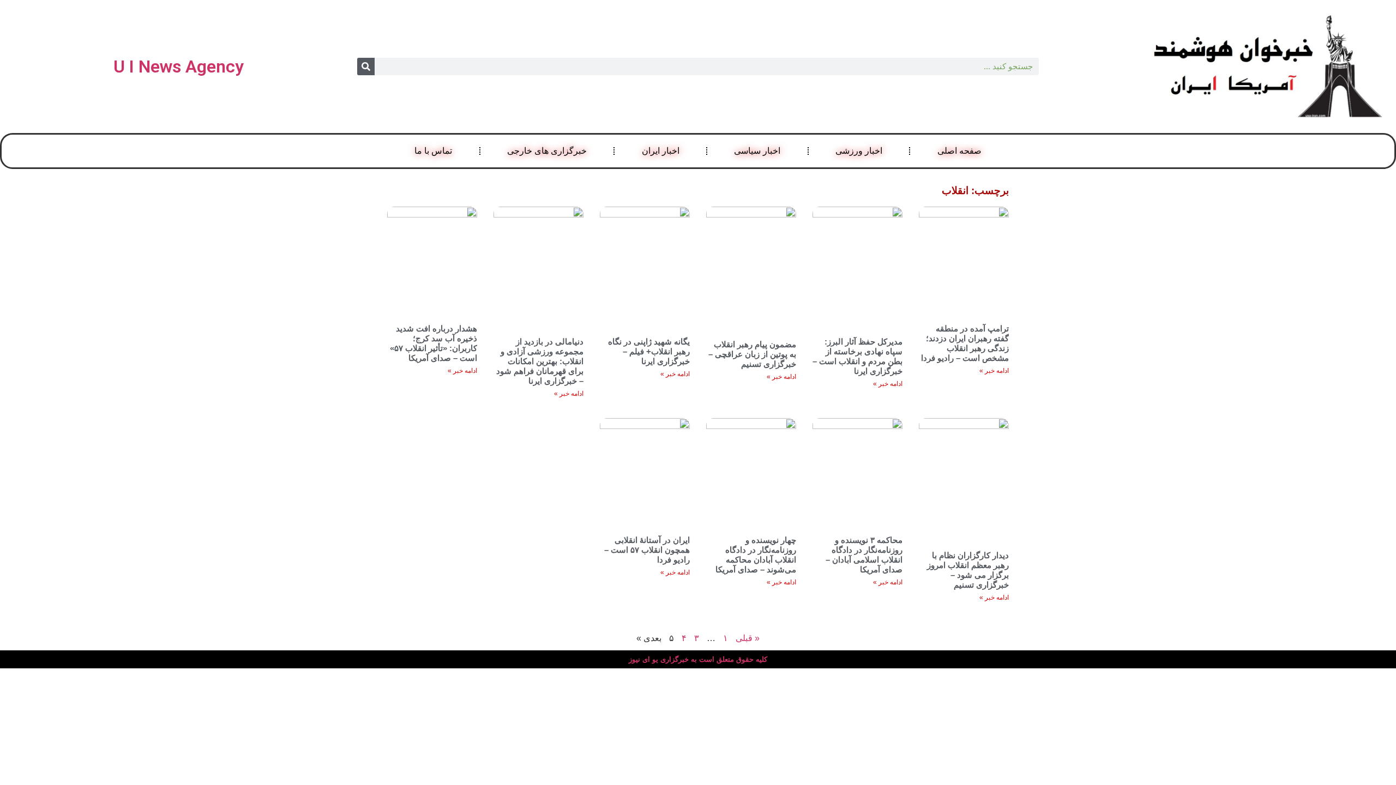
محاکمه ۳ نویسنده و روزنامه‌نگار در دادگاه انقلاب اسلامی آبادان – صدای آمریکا (864, 554)
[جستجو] (366, 66)
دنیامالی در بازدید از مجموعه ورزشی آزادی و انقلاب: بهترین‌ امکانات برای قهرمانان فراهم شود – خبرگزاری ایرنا (539, 361)
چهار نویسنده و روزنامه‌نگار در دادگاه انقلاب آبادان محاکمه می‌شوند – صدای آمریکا (755, 554)
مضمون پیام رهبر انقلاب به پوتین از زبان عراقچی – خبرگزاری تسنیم (752, 354)
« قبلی (748, 638)
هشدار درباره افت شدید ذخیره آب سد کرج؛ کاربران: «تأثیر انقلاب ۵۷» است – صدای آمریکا (433, 343)
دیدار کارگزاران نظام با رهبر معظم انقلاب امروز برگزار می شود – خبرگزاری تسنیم (968, 570)
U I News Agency (178, 66)
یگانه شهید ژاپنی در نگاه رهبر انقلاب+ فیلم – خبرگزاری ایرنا (649, 351)
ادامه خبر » (994, 371)
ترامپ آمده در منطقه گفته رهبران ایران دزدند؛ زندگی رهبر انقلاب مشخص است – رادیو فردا (965, 343)
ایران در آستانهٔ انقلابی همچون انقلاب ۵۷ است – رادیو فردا (647, 549)
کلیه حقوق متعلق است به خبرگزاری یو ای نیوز (698, 659)
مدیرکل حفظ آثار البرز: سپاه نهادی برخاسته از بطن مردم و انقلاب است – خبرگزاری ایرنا (857, 356)
